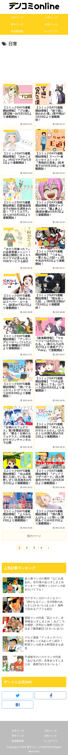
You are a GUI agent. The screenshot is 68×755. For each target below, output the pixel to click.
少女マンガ (50, 730)
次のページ (34, 535)
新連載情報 (18, 741)
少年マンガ (18, 730)
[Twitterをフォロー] (17, 695)
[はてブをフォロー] (17, 704)
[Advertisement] (34, 66)
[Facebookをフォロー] (50, 695)
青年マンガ (18, 735)
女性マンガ (50, 735)
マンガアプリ (50, 741)
